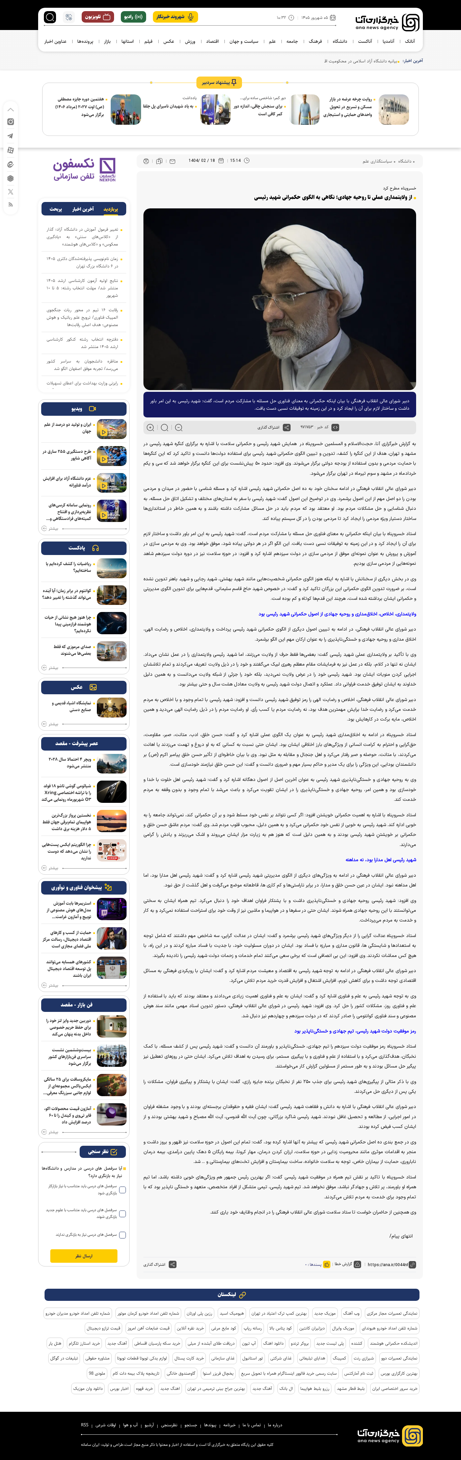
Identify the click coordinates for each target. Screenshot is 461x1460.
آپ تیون (249, 1343)
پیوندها (210, 1425)
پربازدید (111, 209)
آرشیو (149, 1425)
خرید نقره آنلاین (190, 1328)
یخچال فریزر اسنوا (218, 1373)
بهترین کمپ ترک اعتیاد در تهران (279, 1313)
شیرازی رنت (364, 1358)
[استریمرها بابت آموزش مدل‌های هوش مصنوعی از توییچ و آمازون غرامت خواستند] (112, 909)
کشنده (356, 1343)
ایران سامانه (90, 1444)
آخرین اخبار (83, 209)
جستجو (191, 1425)
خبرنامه (229, 1425)
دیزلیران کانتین (312, 1328)
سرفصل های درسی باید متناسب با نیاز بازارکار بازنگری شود (82, 1189)
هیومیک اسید (232, 1313)
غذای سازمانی (223, 1358)
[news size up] (150, 428)
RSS (84, 1425)
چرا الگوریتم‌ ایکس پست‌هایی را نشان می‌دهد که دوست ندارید (66, 851)
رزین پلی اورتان (199, 1313)
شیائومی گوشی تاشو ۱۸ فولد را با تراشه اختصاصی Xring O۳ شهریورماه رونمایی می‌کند (66, 793)
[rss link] (10, 204)
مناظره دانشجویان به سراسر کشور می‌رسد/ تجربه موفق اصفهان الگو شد (82, 365)
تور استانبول (252, 1358)
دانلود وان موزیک (88, 1388)
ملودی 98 (97, 1373)
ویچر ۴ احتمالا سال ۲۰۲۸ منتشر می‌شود (70, 762)
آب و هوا (130, 1425)
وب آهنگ (351, 1313)
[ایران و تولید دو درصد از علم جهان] (112, 429)
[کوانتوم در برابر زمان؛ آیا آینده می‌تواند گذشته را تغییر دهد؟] (112, 595)
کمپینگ (339, 1358)
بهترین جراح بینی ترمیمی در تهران (216, 1388)
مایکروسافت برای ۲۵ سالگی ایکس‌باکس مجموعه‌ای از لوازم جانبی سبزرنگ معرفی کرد (67, 1086)
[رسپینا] (84, 169)
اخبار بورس (119, 1388)
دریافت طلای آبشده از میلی (211, 1343)
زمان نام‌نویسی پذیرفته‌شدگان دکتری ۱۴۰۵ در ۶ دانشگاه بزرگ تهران (82, 262)
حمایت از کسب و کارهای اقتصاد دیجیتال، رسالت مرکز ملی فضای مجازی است (67, 939)
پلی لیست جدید (330, 1343)
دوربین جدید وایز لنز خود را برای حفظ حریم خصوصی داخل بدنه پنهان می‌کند (68, 1027)
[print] (146, 161)
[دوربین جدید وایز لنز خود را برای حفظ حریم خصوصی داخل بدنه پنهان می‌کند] (112, 1026)
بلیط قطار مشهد (351, 1388)
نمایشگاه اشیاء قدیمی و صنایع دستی (71, 706)
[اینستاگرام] (10, 121)
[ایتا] (10, 164)
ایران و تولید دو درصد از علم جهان (67, 428)
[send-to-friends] (172, 161)
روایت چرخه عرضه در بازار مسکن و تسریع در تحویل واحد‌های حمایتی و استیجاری (347, 107)
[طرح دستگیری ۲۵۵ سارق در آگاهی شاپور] (112, 456)
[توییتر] (10, 191)
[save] (159, 161)
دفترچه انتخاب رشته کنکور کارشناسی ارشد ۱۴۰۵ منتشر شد (82, 343)
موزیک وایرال (343, 1328)
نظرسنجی (169, 1425)
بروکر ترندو (300, 1343)
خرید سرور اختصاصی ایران (394, 1388)
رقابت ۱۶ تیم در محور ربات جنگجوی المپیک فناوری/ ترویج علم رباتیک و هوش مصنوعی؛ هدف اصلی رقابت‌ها (82, 317)
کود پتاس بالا (280, 1328)
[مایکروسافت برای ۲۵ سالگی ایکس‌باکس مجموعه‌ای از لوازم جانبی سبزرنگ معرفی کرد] (112, 1085)
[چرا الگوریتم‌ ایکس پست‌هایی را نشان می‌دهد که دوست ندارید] (112, 850)
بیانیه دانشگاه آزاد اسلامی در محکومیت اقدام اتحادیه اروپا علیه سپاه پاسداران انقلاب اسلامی (317, 61)
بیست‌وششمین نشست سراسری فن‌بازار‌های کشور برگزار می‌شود (69, 1057)
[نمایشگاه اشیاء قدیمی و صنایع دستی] (112, 708)
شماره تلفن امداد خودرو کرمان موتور (148, 1313)
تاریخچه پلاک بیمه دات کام (136, 1373)
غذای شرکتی (281, 1358)
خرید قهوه (144, 1388)
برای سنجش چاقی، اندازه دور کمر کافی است (258, 110)
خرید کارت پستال (189, 1358)
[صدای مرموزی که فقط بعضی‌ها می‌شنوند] (112, 651)
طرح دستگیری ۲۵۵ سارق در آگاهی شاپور (67, 455)
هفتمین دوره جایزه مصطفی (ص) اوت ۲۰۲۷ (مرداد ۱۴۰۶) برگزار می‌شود (79, 107)
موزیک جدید (325, 1313)
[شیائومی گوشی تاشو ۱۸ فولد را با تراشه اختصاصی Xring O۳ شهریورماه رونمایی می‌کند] (112, 792)
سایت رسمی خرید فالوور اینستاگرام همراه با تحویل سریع (289, 1373)
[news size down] (178, 428)
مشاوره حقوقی (97, 1358)
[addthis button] (287, 427)
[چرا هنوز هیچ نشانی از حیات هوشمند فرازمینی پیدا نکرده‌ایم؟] (112, 623)
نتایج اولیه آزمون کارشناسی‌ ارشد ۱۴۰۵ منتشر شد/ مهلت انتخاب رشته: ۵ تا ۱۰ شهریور (82, 288)
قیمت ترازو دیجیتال (103, 1328)
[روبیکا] (10, 177)
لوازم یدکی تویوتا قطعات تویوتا (142, 1358)
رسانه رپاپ (253, 1328)
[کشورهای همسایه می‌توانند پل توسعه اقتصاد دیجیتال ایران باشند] (112, 968)
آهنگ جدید (117, 1343)
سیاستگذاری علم (377, 161)
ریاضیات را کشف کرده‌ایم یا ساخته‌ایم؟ (68, 567)
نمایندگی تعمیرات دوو (399, 1358)
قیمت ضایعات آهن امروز (148, 1328)
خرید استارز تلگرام (84, 1343)
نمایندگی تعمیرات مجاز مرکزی (392, 1313)
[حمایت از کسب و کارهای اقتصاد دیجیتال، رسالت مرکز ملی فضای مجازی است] (112, 938)
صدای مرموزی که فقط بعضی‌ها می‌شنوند (72, 650)
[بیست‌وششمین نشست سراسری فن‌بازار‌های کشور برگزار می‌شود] (112, 1056)
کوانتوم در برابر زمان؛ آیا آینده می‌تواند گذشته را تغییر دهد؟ (66, 594)
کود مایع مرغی (223, 1328)
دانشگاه (404, 161)
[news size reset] (164, 428)
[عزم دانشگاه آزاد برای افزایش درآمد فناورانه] (112, 483)
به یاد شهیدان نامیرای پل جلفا (168, 106)
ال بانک (286, 1388)
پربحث (56, 209)
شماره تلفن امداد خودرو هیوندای (389, 1328)
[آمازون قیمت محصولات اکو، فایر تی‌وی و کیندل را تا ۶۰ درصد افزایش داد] (112, 1114)
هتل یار (55, 1343)
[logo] (387, 22)
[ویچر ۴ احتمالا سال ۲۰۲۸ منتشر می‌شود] (112, 764)
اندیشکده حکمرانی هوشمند (393, 1343)
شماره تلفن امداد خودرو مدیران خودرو (78, 1313)
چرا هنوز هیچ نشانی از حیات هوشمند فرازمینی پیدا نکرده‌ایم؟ (68, 624)
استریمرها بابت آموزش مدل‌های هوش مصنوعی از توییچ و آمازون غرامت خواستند (69, 910)
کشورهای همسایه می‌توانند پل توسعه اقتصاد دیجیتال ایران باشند (68, 969)
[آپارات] (10, 149)
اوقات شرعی (106, 1425)
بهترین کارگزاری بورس (399, 1373)
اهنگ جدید (170, 1388)
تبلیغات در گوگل (64, 1358)
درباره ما (275, 1425)
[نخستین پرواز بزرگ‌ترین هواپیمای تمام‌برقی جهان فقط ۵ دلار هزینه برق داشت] (112, 821)
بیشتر (53, 529)
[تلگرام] (10, 135)
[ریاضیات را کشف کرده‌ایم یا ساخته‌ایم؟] (112, 568)
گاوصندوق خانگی (181, 1373)
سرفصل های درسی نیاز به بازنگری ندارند (86, 1234)
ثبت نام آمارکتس (358, 1373)
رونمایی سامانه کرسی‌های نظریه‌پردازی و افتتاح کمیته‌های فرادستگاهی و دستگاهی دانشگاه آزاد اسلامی (70, 512)
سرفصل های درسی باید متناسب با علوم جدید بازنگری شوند (81, 1213)
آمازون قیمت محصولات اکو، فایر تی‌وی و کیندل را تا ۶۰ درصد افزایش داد (67, 1115)
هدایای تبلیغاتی (312, 1358)
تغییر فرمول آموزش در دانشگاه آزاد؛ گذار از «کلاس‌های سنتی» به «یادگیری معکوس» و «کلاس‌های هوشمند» (82, 236)
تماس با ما (252, 1425)
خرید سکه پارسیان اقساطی (157, 1343)
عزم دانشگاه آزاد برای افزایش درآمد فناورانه (67, 482)
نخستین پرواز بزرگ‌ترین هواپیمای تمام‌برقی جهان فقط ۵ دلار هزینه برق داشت (67, 822)
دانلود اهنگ (273, 1343)
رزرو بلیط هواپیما (314, 1388)
